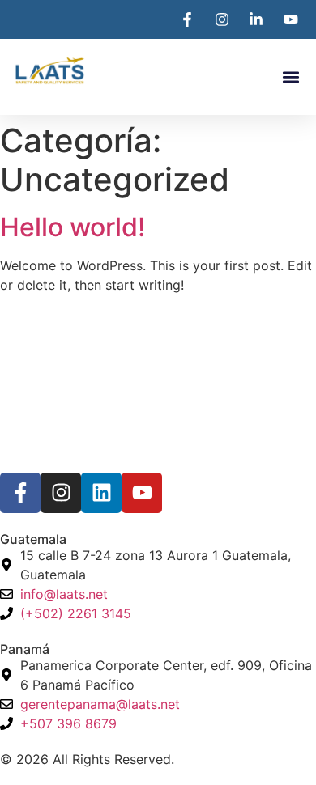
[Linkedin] (101, 493)
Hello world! (72, 227)
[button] (290, 77)
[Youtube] (142, 493)
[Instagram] (61, 493)
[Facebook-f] (20, 493)
